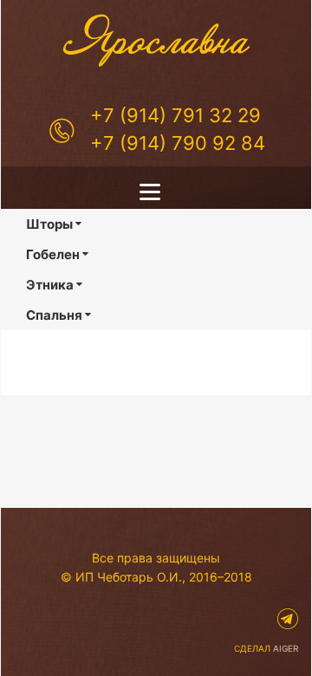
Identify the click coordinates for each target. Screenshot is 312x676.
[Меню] (156, 192)
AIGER (285, 648)
